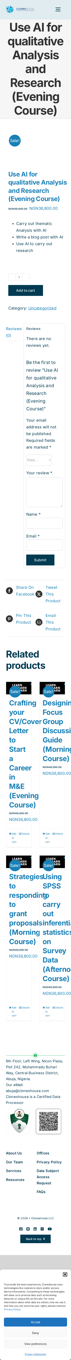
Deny (35, 1333)
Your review (39, 473)
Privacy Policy (12, 1309)
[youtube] (50, 1229)
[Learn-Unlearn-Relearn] (35, 145)
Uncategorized (42, 308)
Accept (35, 1322)
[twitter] (28, 1229)
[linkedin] (35, 1229)
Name (33, 514)
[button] (65, 1274)
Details (25, 833)
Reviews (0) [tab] (13, 332)
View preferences (35, 1344)
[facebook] (20, 1229)
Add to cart (25, 290)
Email (33, 536)
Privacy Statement (35, 1354)
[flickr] (42, 1229)
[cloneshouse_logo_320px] (20, 8)
